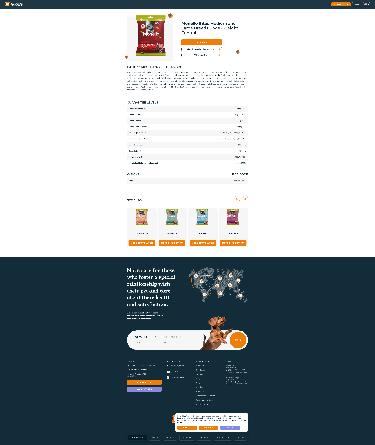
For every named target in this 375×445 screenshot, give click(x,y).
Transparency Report (205, 396)
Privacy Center (207, 420)
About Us (170, 438)
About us (200, 391)
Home (155, 438)
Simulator (204, 438)
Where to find (223, 438)
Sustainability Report (205, 400)
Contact (240, 438)
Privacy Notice (220, 420)
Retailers (200, 387)
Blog (198, 379)
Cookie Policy (195, 420)
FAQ (357, 4)
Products (200, 366)
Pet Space (187, 438)
